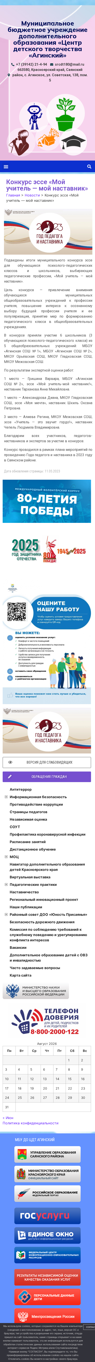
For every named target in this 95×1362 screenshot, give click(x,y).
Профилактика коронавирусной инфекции (48, 834)
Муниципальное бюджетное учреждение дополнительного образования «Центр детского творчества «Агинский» (47, 39)
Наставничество (24, 892)
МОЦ (14, 857)
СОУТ (15, 827)
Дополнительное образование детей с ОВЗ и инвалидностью (49, 957)
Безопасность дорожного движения (42, 922)
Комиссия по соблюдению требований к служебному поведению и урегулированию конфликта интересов (48, 934)
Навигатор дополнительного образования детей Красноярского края (47, 867)
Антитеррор (21, 789)
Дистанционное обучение (33, 849)
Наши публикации (26, 907)
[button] (6, 166)
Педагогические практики (33, 884)
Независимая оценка (28, 819)
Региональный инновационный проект (44, 899)
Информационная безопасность (38, 797)
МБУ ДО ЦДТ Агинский (35, 1139)
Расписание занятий (28, 842)
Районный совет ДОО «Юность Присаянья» (48, 914)
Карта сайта (20, 975)
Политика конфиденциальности (31, 1123)
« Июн (8, 1118)
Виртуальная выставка (30, 877)
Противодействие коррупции (36, 804)
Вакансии (18, 947)
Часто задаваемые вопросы (35, 968)
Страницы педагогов (28, 812)
